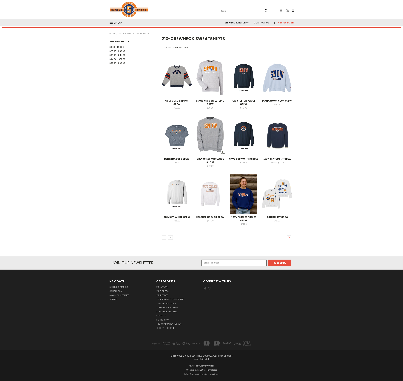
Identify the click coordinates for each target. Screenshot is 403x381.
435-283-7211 (286, 22)
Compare (175, 77)
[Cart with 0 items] (292, 10)
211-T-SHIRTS (162, 291)
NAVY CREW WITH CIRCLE (243, 158)
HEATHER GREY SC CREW (210, 217)
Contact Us (261, 22)
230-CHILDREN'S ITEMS (166, 311)
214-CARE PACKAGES (166, 303)
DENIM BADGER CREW (176, 158)
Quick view (177, 71)
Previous (395, 371)
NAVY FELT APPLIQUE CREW (244, 102)
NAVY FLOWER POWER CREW (243, 218)
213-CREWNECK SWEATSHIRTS (170, 299)
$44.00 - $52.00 (117, 59)
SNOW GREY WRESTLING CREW (210, 102)
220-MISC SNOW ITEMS (167, 307)
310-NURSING (162, 319)
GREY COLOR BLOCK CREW (177, 102)
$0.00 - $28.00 (116, 47)
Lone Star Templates (207, 370)
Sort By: (167, 47)
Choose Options (176, 83)
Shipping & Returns (237, 22)
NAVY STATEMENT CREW (277, 158)
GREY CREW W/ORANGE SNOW (210, 160)
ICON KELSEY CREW (277, 217)
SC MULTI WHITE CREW (177, 217)
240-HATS (161, 315)
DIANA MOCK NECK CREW (277, 100)
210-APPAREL (162, 287)
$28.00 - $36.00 (117, 51)
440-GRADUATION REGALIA (168, 324)
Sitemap (113, 299)
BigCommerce (207, 365)
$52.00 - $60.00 (117, 63)
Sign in (113, 295)
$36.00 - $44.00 (117, 55)
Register (124, 295)
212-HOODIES (162, 295)
